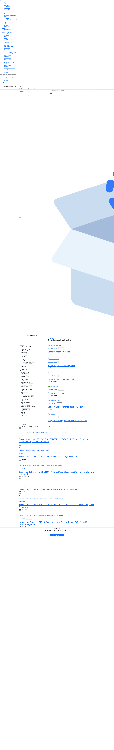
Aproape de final (24, 424)
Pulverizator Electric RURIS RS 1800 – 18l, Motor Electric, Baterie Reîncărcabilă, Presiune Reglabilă (53, 523)
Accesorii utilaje (7, 33)
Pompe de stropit (8, 59)
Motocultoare (7, 51)
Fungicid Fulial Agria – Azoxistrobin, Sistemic (67, 420)
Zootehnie (6, 72)
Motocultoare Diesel (10, 53)
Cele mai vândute (52, 338)
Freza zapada (7, 43)
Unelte (5, 71)
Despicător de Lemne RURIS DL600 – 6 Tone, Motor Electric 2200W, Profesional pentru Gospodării (56, 473)
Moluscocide (7, 13)
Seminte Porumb (9, 21)
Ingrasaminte (7, 9)
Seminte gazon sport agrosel (60, 393)
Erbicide (5, 23)
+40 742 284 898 (5, 80)
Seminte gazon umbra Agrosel (61, 365)
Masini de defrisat (8, 45)
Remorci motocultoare (9, 62)
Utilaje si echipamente (7, 32)
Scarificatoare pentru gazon (10, 63)
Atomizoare (6, 36)
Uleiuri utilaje (7, 69)
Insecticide (6, 26)
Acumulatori (6, 35)
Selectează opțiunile (52, 348)
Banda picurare (7, 31)
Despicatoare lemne (8, 39)
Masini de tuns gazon (8, 46)
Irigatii (3, 28)
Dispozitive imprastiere (9, 41)
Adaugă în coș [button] (22, 435)
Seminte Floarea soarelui (11, 19)
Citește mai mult (51, 403)
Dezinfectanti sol (7, 6)
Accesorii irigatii (7, 29)
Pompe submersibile (8, 61)
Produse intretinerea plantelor (11, 15)
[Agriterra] (2, 0)
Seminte (5, 16)
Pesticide (4, 22)
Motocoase (6, 49)
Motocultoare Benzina (11, 52)
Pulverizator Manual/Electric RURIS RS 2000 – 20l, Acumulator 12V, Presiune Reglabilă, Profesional (56, 505)
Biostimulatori (7, 5)
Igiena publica (7, 8)
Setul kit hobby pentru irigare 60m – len (65, 407)
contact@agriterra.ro (6, 85)
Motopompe (6, 56)
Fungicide (6, 25)
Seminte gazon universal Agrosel (62, 351)
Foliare (7, 11)
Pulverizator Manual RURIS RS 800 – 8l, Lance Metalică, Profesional (48, 456)
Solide (7, 12)
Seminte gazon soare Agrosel (61, 379)
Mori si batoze (7, 48)
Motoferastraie (7, 55)
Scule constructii (7, 65)
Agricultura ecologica (8, 3)
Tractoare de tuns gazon (9, 68)
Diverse (7, 18)
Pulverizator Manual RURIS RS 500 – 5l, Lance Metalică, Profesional (48, 489)
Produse (4, 2)
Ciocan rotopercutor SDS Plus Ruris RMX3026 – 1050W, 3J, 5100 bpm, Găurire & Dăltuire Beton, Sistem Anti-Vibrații (53, 440)
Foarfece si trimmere (8, 42)
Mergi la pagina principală (57, 535)
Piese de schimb (7, 58)
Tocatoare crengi (7, 66)
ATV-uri (5, 38)
